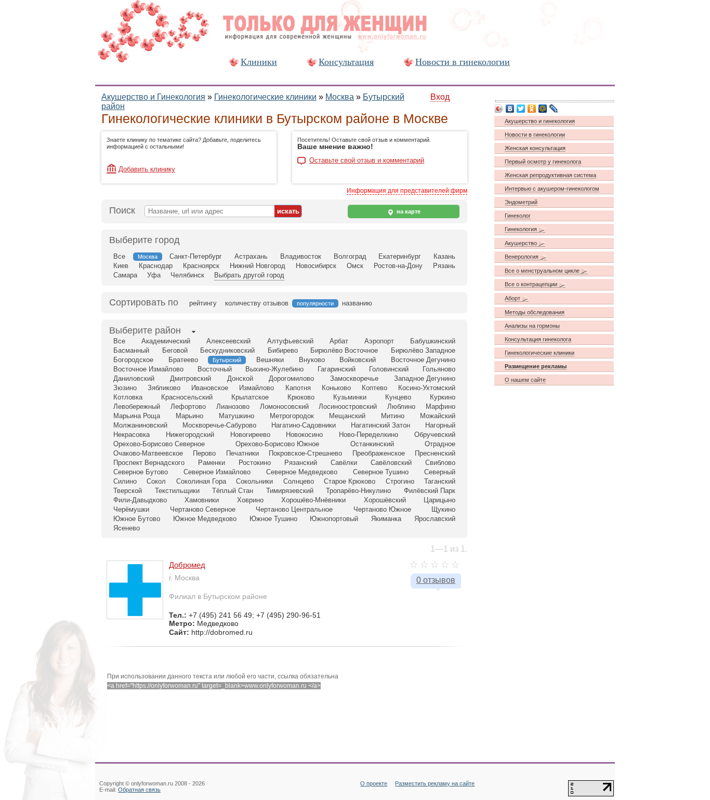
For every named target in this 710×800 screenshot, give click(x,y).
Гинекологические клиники (265, 96)
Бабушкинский (432, 341)
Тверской (127, 491)
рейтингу (203, 303)
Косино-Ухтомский (426, 388)
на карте (407, 211)
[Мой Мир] (542, 108)
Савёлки (344, 462)
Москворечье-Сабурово (219, 425)
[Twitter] (521, 108)
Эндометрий (521, 202)
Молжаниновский (140, 425)
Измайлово (256, 388)
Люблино (401, 406)
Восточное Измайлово (148, 369)
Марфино (440, 406)
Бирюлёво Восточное (344, 350)
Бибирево (283, 350)
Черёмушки (131, 509)
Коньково (336, 388)
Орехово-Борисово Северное (159, 444)
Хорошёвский (385, 500)
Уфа (154, 275)
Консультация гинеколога (538, 339)
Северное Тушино (381, 472)
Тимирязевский (289, 491)
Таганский (439, 481)
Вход (440, 96)
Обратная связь (139, 789)
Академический (165, 341)
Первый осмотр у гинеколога (543, 161)
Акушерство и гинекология (540, 121)
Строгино (400, 481)
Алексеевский (228, 341)
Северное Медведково (301, 472)
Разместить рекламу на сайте (435, 783)
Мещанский (347, 416)
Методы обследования (534, 312)
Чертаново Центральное (294, 509)
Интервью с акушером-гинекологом (552, 188)
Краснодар (156, 266)
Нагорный (440, 425)
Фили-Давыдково (140, 500)
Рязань (444, 266)
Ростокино (255, 462)
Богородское (133, 360)
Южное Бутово (136, 519)
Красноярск (201, 266)
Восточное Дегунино (423, 360)
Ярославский (434, 519)
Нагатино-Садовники (303, 425)
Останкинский (372, 444)
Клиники (259, 62)
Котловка (127, 397)
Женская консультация (535, 148)
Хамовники (202, 500)
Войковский (357, 360)
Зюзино (125, 388)
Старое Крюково (349, 481)
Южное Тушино (273, 519)
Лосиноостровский (348, 406)
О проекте (373, 783)
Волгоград (350, 256)
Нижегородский (190, 434)
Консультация (346, 62)
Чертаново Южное (382, 509)
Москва (339, 96)
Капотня (298, 388)
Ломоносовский (284, 406)
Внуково (312, 360)
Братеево (183, 360)
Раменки (211, 462)
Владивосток (300, 256)
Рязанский (300, 462)
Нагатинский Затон (380, 425)
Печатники (242, 453)
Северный (439, 472)
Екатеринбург (399, 256)
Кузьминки (349, 397)
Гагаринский (337, 369)
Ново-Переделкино (368, 434)
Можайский (437, 416)
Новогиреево (250, 434)
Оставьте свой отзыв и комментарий (366, 160)
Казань (444, 256)
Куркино (442, 397)
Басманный (131, 350)
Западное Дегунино (424, 378)
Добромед (187, 565)
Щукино (443, 509)
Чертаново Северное (202, 509)
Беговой (175, 350)
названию (357, 303)
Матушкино (236, 416)
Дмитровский (190, 378)
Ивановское (209, 388)
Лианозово (232, 406)
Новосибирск (316, 266)
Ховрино (250, 500)
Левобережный (136, 406)
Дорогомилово (291, 378)
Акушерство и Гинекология (153, 96)
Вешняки (270, 360)
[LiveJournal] (553, 108)
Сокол (156, 481)
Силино (125, 481)
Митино (392, 416)
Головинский (389, 369)
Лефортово (188, 406)
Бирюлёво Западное (423, 350)
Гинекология (521, 229)
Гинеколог (518, 215)
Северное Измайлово (217, 472)
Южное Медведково (204, 519)
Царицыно (439, 500)
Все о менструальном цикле (543, 271)
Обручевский (434, 434)
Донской (240, 378)
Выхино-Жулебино (274, 369)
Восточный (215, 369)
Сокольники (254, 481)
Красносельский (187, 397)
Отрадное (440, 444)
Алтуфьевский (290, 341)
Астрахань (251, 256)
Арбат (339, 341)
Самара (125, 275)
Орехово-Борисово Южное (277, 444)
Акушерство (521, 243)
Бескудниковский (227, 350)
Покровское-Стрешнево (305, 453)
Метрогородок (292, 416)
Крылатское (250, 397)
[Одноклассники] (532, 108)
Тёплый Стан (232, 491)
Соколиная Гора (201, 481)
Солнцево (298, 481)
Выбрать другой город (249, 275)
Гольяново (439, 369)
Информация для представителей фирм (407, 190)
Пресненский (435, 453)
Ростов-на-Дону (398, 266)
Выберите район (145, 330)
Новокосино (304, 434)
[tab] (145, 331)
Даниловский (133, 378)
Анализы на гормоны (532, 326)
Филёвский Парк (429, 491)
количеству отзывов (256, 303)
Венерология (522, 257)
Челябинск (187, 275)
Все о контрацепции (532, 284)
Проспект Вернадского (149, 462)
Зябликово (164, 388)
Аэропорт (379, 341)
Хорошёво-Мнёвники (313, 500)
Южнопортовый (334, 519)
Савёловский (391, 462)
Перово (204, 453)
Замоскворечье (354, 378)
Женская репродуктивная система (550, 175)
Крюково (300, 397)
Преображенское (378, 453)
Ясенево (126, 528)
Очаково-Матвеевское (148, 453)
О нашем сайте (525, 380)
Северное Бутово (140, 472)
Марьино (189, 416)
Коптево (374, 388)
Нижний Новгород (257, 266)
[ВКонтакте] (510, 108)
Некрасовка (131, 434)
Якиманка (386, 519)
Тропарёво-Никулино (358, 491)
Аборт (513, 298)
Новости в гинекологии (462, 62)
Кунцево (398, 397)
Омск (355, 266)
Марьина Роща (136, 416)
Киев (120, 266)
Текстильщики (177, 491)
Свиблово (440, 462)
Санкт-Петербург (195, 256)
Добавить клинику (147, 169)
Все (119, 256)
